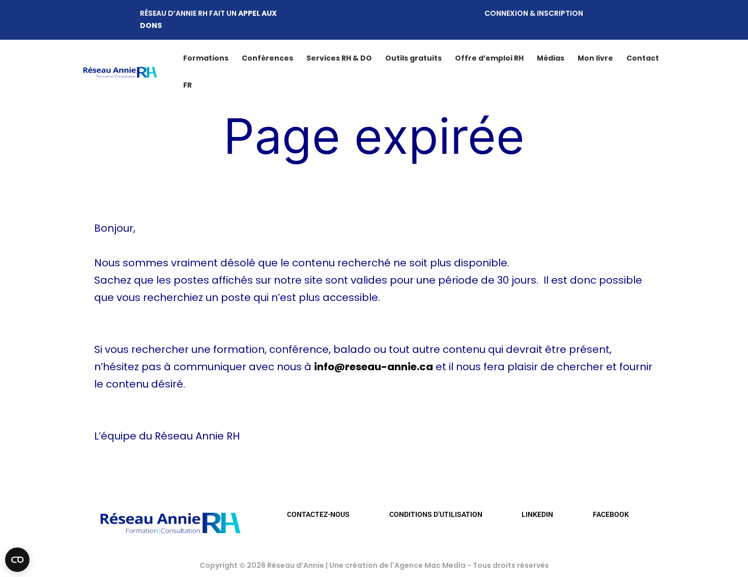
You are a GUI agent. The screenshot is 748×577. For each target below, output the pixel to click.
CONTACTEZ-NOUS (318, 514)
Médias (550, 58)
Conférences (267, 58)
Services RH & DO (339, 58)
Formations (205, 58)
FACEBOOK (611, 514)
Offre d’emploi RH (489, 58)
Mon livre (595, 58)
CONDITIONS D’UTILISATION (435, 514)
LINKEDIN (537, 514)
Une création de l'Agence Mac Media (398, 565)
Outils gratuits (413, 58)
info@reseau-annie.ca (373, 367)
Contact (642, 58)
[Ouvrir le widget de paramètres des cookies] (17, 559)
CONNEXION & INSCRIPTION (533, 13)
